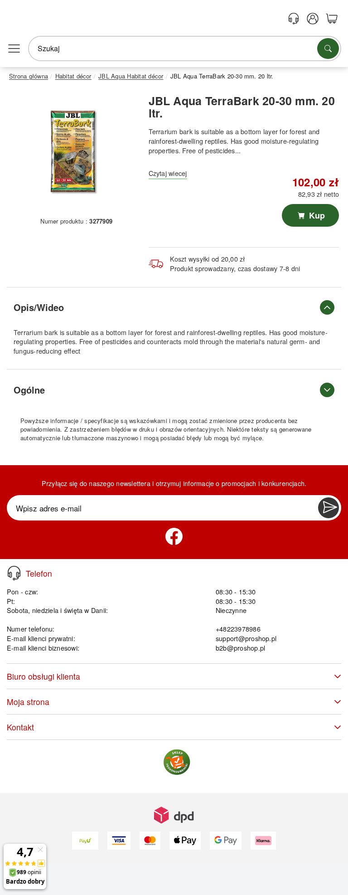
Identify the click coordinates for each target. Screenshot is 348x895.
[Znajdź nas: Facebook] (174, 536)
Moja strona (28, 701)
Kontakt (20, 727)
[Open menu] (14, 48)
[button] (73, 151)
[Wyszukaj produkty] (328, 48)
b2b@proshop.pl (240, 647)
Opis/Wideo (39, 307)
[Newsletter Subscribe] (328, 507)
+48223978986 (238, 628)
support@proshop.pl (246, 638)
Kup (316, 215)
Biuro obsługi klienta (43, 676)
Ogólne (29, 389)
